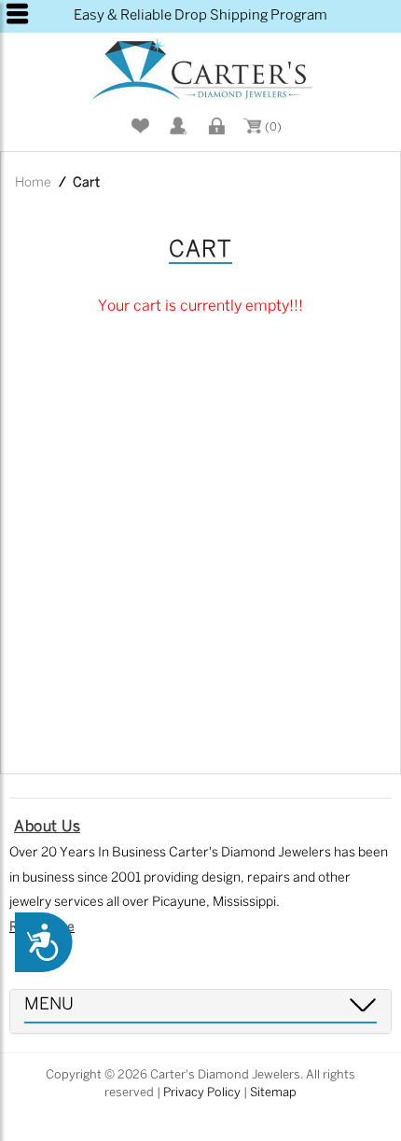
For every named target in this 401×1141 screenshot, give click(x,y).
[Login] (214, 126)
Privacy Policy (202, 1093)
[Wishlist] (138, 126)
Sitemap (273, 1093)
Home (33, 183)
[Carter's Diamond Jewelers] (200, 71)
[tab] (200, 1011)
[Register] (176, 126)
